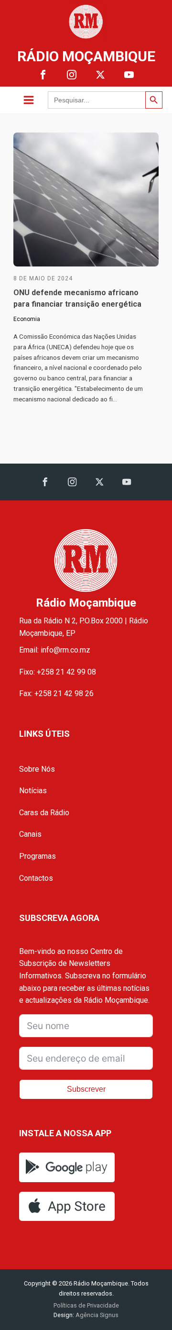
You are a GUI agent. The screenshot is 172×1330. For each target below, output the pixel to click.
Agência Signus (96, 1315)
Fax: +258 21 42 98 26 (56, 693)
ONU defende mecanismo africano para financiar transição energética (77, 298)
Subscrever (86, 1089)
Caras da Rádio (44, 812)
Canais (30, 834)
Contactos (36, 878)
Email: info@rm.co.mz (54, 649)
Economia (26, 319)
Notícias (33, 790)
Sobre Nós (37, 769)
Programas (37, 856)
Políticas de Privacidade (86, 1305)
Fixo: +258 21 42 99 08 (57, 671)
